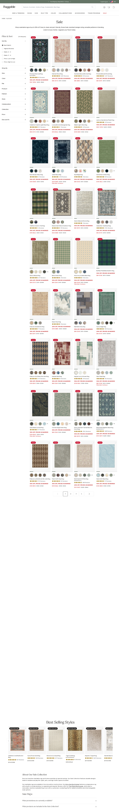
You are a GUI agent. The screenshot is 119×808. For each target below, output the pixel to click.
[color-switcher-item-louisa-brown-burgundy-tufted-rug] (54, 121)
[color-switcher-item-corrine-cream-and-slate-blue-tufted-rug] (67, 424)
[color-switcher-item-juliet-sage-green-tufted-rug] (58, 171)
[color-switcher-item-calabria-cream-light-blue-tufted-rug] (31, 121)
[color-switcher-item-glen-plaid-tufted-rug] (98, 373)
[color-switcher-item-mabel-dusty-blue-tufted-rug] (84, 121)
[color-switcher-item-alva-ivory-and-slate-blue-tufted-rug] (76, 272)
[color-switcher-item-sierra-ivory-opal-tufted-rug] (40, 272)
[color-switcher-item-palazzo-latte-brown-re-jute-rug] (36, 373)
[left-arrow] (47, 1)
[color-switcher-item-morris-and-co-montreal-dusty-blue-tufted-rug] (111, 424)
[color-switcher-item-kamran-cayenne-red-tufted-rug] (67, 70)
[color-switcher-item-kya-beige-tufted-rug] (76, 171)
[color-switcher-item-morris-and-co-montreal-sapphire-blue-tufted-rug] (98, 424)
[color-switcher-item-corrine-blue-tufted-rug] (58, 424)
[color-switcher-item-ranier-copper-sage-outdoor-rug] (62, 222)
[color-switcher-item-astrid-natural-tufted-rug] (102, 171)
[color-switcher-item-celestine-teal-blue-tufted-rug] (98, 222)
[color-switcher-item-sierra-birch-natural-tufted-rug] (36, 272)
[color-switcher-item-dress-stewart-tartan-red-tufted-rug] (89, 424)
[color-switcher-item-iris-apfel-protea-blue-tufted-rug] (36, 70)
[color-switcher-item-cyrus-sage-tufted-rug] (98, 323)
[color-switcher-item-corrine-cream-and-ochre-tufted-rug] (62, 424)
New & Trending (18, 13)
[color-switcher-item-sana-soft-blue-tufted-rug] (44, 424)
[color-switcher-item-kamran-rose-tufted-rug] (54, 70)
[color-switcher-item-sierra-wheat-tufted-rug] (31, 272)
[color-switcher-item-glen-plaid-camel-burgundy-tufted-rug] (102, 373)
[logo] (9, 7)
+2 (92, 70)
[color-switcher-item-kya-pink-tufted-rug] (80, 171)
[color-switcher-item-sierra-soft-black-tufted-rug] (44, 272)
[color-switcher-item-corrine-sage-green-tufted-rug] (54, 424)
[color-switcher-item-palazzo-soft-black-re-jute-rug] (44, 373)
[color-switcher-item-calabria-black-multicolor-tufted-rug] (36, 121)
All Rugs (9, 18)
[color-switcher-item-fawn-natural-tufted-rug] (67, 475)
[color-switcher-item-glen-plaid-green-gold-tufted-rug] (111, 373)
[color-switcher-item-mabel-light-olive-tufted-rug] (76, 121)
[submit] (93, 7)
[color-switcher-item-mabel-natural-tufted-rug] (89, 121)
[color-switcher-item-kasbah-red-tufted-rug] (54, 373)
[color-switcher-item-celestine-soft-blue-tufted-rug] (111, 222)
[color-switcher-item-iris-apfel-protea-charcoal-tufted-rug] (31, 70)
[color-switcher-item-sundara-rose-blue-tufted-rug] (89, 70)
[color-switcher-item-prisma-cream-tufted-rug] (102, 70)
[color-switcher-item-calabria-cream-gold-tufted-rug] (44, 121)
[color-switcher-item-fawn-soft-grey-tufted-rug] (54, 475)
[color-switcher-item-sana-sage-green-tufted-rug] (40, 424)
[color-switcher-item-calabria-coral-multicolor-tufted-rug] (40, 121)
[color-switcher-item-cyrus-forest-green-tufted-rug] (111, 323)
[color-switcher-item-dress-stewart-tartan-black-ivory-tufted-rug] (76, 424)
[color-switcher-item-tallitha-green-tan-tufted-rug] (31, 222)
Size (36, 13)
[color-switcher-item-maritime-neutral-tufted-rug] (84, 323)
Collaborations (65, 13)
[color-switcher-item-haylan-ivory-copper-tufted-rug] (84, 373)
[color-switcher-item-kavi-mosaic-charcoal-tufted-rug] (36, 171)
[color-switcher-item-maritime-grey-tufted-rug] (76, 323)
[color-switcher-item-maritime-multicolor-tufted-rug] (80, 323)
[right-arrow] (71, 1)
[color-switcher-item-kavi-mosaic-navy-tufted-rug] (31, 171)
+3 (47, 121)
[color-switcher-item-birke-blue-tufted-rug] (58, 272)
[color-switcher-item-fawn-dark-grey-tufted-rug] (62, 475)
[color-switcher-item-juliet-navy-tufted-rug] (54, 171)
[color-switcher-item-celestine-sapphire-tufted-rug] (107, 222)
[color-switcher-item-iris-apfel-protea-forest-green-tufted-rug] (40, 70)
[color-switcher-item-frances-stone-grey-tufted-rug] (40, 323)
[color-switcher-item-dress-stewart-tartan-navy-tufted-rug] (84, 424)
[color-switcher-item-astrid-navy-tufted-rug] (107, 171)
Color (53, 13)
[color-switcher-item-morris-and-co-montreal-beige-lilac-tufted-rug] (102, 424)
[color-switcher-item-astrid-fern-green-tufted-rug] (98, 171)
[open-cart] (113, 7)
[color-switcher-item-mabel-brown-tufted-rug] (80, 121)
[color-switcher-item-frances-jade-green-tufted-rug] (36, 323)
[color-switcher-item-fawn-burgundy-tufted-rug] (58, 475)
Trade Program (104, 1)
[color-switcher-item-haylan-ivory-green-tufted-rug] (76, 373)
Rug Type (44, 13)
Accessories (80, 13)
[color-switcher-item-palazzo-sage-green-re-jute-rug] (40, 373)
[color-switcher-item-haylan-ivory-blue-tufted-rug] (80, 373)
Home (3, 18)
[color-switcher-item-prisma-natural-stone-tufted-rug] (98, 70)
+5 (69, 70)
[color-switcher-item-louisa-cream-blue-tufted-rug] (58, 121)
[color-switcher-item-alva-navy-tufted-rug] (84, 272)
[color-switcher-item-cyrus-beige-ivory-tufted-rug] (102, 323)
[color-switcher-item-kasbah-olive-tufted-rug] (62, 373)
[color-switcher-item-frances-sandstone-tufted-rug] (31, 323)
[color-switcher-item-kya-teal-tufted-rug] (84, 171)
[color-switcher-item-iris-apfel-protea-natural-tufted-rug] (44, 70)
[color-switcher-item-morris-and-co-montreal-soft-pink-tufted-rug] (76, 475)
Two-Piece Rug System (76, 786)
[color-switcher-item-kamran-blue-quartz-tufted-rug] (62, 70)
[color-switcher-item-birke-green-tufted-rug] (54, 272)
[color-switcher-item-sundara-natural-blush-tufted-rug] (84, 70)
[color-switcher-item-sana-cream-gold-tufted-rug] (36, 424)
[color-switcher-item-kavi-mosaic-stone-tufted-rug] (40, 171)
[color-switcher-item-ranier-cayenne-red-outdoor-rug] (58, 222)
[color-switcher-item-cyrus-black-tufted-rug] (107, 323)
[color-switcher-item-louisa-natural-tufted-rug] (62, 121)
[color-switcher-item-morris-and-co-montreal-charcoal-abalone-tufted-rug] (107, 424)
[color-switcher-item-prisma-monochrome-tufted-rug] (107, 70)
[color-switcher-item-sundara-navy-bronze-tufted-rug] (76, 70)
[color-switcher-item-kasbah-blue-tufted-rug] (58, 373)
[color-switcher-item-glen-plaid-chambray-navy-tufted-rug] (107, 373)
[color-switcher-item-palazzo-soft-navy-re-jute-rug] (31, 373)
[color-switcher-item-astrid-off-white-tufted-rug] (111, 171)
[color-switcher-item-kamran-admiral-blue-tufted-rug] (58, 70)
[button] (104, 7)
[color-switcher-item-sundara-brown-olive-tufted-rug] (80, 70)
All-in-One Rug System (72, 784)
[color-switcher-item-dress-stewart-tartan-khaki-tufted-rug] (80, 424)
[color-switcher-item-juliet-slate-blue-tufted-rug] (62, 171)
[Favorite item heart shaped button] (48, 37)
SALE (105, 13)
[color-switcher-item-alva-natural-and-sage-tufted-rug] (80, 272)
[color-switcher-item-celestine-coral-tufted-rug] (102, 222)
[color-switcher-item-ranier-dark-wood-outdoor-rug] (54, 222)
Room (30, 13)
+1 (47, 70)
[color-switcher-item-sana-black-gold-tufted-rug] (31, 424)
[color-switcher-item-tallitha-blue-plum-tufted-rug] (36, 222)
